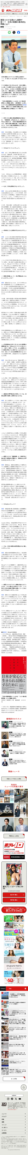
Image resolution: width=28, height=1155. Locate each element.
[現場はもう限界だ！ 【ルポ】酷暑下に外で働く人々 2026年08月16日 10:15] (21, 796)
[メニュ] (25, 10)
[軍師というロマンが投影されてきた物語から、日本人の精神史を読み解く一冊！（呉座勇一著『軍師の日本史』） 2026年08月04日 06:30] (7, 824)
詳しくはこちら (6, 6)
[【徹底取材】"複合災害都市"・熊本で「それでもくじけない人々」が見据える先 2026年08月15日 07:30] (7, 810)
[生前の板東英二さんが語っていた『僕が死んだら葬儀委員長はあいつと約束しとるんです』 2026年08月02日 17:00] (21, 824)
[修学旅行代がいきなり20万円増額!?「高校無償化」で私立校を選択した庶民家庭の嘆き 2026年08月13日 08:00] (21, 810)
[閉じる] (26, 4)
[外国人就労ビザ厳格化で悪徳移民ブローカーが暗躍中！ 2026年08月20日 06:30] (7, 796)
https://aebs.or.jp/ (12, 1109)
